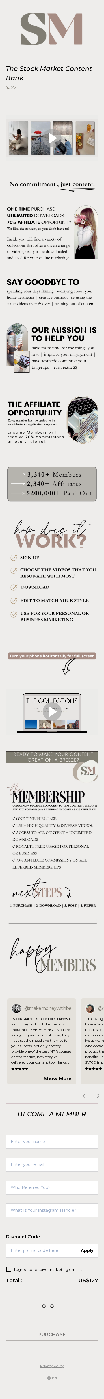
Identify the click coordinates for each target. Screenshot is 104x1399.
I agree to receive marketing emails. (48, 1269)
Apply (87, 1250)
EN (54, 1378)
